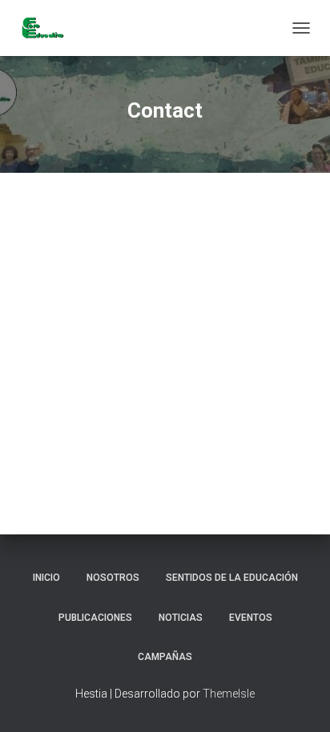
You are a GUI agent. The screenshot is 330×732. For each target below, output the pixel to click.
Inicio (46, 577)
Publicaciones (95, 617)
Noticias (181, 617)
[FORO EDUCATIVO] (48, 28)
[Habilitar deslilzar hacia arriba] (298, 700)
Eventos (250, 617)
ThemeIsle (229, 693)
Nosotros (113, 577)
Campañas (165, 656)
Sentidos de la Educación (232, 577)
